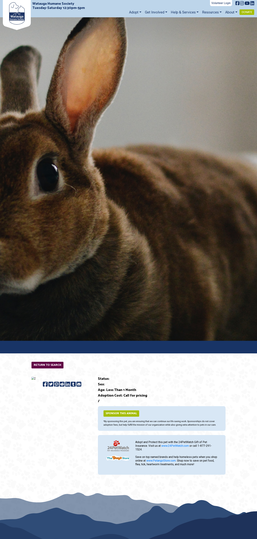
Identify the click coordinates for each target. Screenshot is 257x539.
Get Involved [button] (154, 12)
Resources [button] (210, 12)
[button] (36, 378)
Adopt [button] (133, 12)
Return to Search (47, 365)
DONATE (247, 12)
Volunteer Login (221, 3)
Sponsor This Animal (121, 413)
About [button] (229, 12)
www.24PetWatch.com (175, 445)
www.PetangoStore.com (161, 460)
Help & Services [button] (183, 12)
